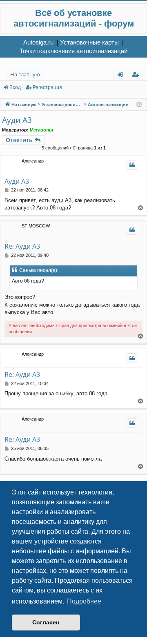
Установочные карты (89, 42)
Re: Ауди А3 (22, 246)
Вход (15, 87)
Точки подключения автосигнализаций (73, 50)
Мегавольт (41, 129)
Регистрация (47, 87)
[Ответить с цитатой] (132, 165)
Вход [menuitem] (122, 76)
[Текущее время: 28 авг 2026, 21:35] (139, 104)
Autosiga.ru (38, 42)
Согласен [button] (45, 622)
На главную (25, 74)
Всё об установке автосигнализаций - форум (73, 18)
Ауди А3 (17, 120)
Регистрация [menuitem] (137, 76)
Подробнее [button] (84, 601)
